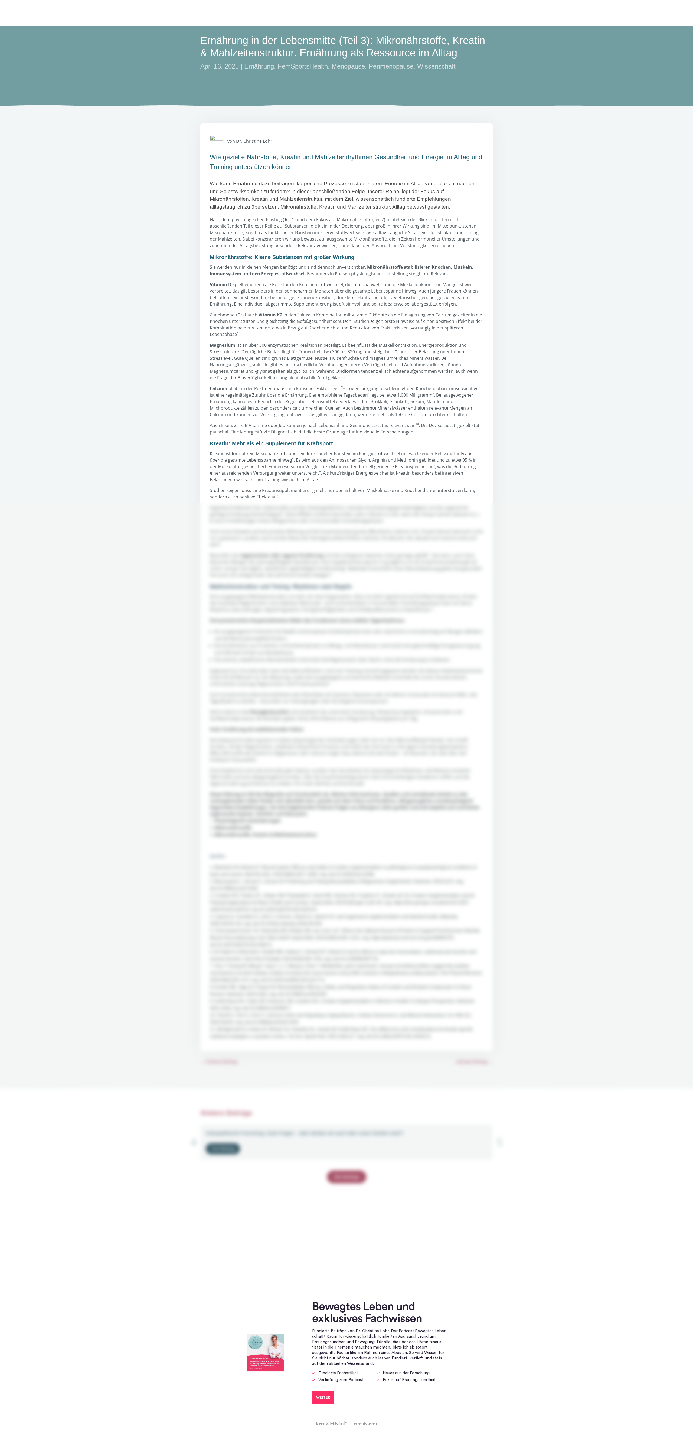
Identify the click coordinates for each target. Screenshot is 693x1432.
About (567, 13)
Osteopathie (588, 13)
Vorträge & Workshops (631, 13)
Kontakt (669, 13)
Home (510, 13)
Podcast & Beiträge (539, 13)
